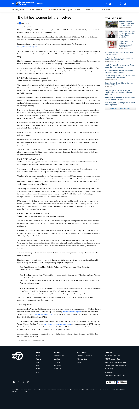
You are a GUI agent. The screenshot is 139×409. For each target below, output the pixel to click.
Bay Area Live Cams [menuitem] (73, 10)
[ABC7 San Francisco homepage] (25, 3)
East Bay (57, 359)
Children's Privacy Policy (40, 389)
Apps (37, 372)
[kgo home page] (17, 356)
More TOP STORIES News (119, 109)
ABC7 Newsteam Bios (112, 359)
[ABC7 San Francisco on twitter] (19, 382)
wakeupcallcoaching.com (72, 311)
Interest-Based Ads (79, 389)
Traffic (38, 362)
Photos (38, 369)
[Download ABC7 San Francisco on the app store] (111, 382)
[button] (13, 3)
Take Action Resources (84, 356)
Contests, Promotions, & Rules (115, 375)
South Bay (57, 362)
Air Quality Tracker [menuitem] (18, 10)
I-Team (79, 362)
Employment (109, 372)
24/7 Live (39, 3)
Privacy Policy (15, 389)
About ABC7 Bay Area (112, 356)
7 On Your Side (82, 359)
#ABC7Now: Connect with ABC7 (116, 362)
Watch (38, 365)
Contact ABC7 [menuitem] (90, 10)
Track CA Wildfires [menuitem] (35, 10)
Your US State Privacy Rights (56, 389)
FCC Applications (103, 389)
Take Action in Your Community (115, 365)
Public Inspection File (91, 389)
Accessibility (109, 369)
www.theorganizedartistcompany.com (57, 324)
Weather (38, 359)
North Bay (57, 369)
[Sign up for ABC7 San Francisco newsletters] (28, 382)
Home (38, 356)
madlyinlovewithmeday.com (27, 46)
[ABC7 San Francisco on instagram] (23, 382)
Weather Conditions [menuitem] (58, 10)
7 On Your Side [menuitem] (105, 10)
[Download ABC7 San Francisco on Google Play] (122, 382)
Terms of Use (68, 389)
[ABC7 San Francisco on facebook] (14, 382)
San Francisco (59, 356)
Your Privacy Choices (26, 389)
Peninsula (57, 365)
